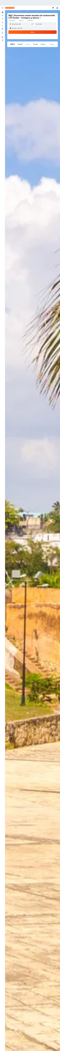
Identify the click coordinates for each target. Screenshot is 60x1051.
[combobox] (31, 20)
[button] (2, 7)
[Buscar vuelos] (2, 12)
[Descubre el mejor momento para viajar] (2, 28)
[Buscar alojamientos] (2, 15)
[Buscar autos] (2, 18)
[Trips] (2, 33)
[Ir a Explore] (2, 22)
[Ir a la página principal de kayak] (9, 8)
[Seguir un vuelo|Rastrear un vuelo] (2, 25)
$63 (10, 15)
